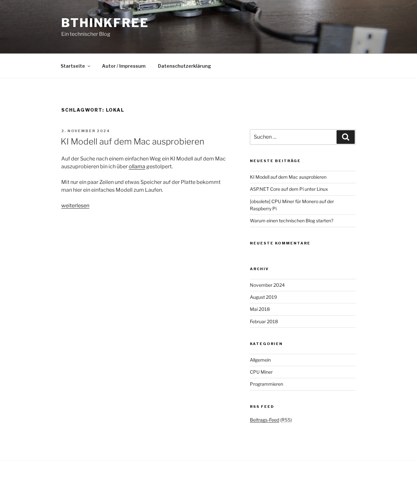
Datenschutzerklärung (184, 66)
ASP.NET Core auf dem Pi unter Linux (289, 189)
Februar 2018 (264, 321)
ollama (137, 166)
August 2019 (263, 297)
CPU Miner (261, 372)
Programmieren (266, 384)
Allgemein (260, 360)
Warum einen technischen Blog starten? (291, 220)
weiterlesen (75, 205)
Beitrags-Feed (264, 419)
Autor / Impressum (124, 66)
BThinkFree (105, 23)
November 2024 (267, 285)
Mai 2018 (260, 309)
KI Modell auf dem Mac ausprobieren (132, 141)
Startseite (73, 66)
